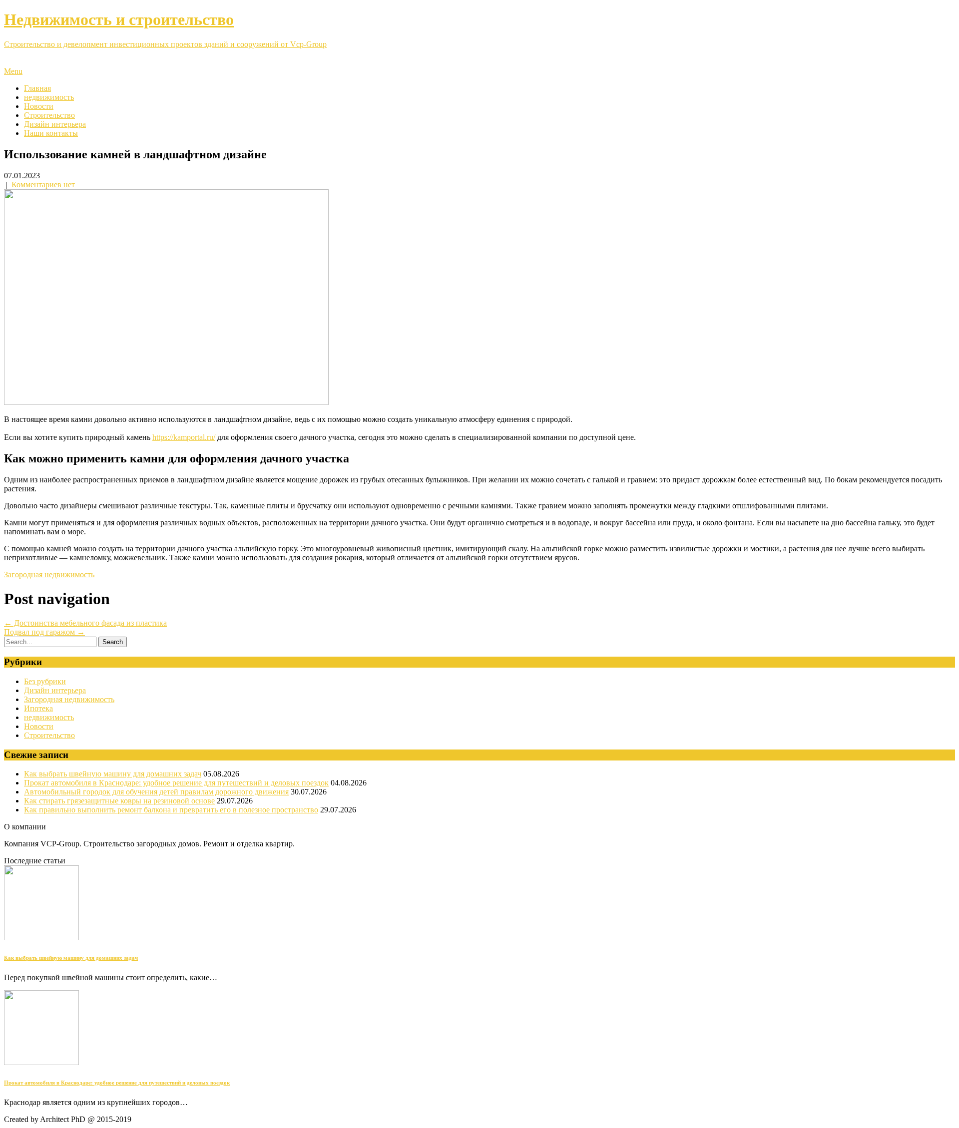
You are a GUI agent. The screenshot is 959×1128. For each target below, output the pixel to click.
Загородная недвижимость (49, 574)
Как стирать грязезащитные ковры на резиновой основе (119, 800)
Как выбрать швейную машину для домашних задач (112, 773)
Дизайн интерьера (55, 124)
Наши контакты (51, 133)
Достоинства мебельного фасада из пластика (85, 623)
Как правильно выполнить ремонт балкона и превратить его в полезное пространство (171, 809)
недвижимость (49, 97)
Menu (13, 71)
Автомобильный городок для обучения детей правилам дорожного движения (156, 791)
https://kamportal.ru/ (183, 437)
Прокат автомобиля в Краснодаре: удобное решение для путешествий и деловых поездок (176, 782)
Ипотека (38, 708)
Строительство (49, 115)
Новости (38, 106)
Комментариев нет (43, 184)
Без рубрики (45, 681)
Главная (37, 88)
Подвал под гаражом (44, 632)
